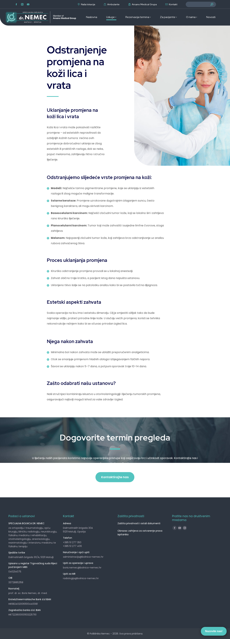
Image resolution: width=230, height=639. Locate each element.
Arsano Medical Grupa (144, 4)
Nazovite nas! (213, 631)
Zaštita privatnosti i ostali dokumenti (139, 523)
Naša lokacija (88, 4)
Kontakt (173, 4)
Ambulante (113, 4)
